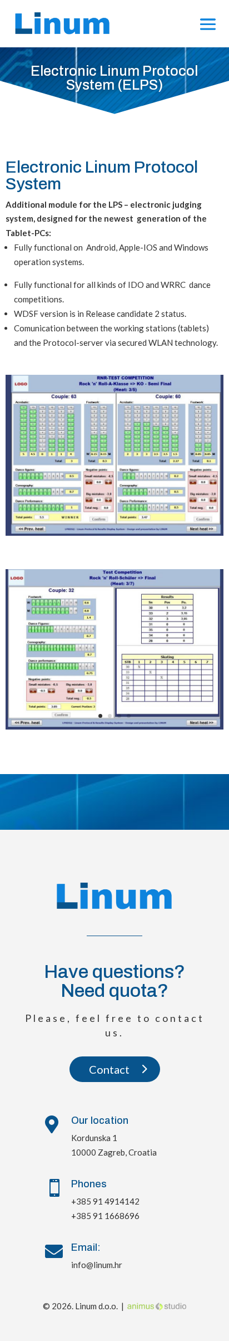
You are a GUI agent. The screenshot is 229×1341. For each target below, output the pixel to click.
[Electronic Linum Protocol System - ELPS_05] (114, 726)
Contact (109, 1069)
